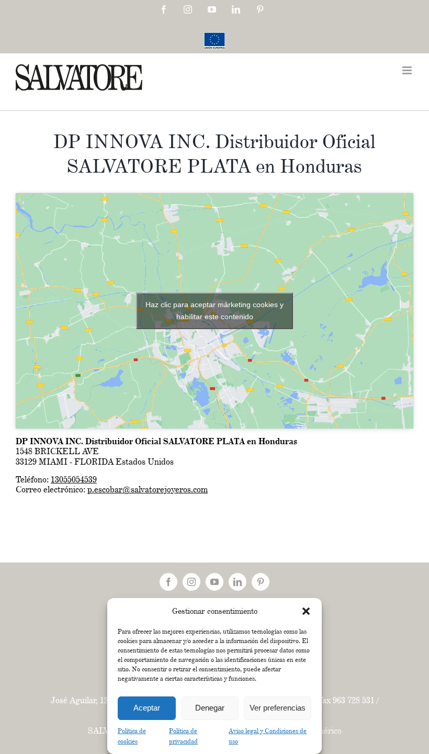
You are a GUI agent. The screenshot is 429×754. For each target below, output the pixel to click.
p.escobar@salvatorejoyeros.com (147, 489)
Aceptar (146, 707)
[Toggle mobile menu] (407, 70)
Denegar (209, 707)
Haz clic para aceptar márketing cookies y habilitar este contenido (214, 310)
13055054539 (74, 480)
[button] (306, 611)
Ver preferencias (278, 707)
